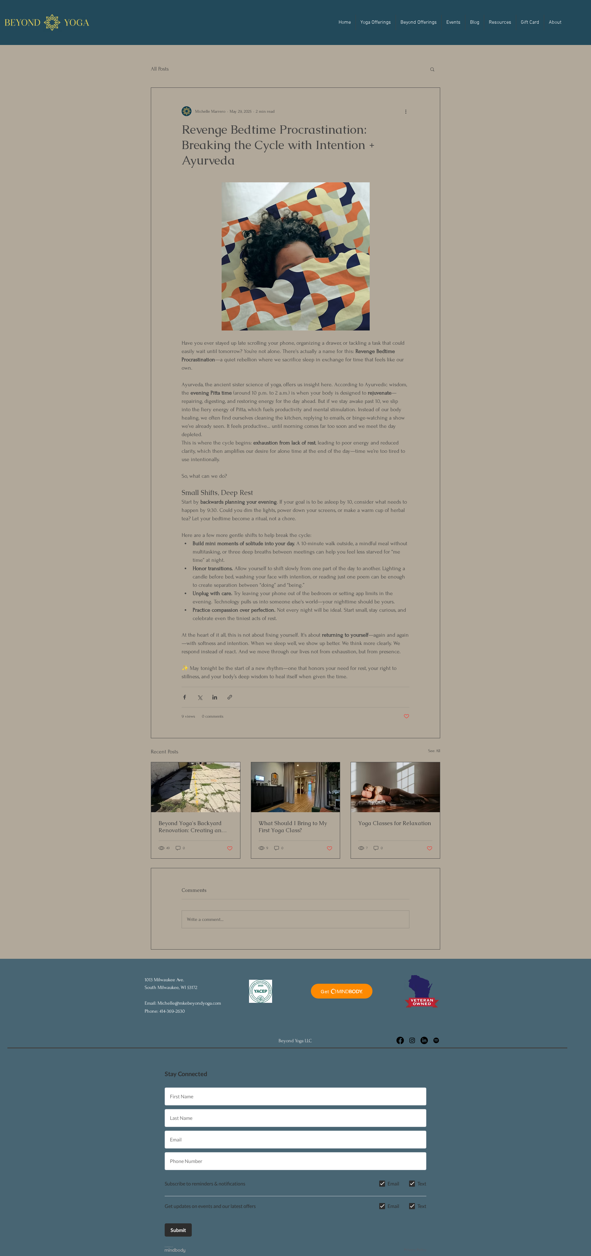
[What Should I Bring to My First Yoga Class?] (295, 787)
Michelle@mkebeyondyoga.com (189, 1003)
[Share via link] (230, 697)
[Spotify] (436, 1040)
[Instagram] (412, 1040)
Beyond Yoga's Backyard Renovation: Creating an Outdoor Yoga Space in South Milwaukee (190, 827)
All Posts (160, 69)
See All (434, 750)
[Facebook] (400, 1040)
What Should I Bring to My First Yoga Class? (293, 827)
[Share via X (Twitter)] (200, 697)
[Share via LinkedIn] (215, 697)
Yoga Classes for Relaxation (394, 823)
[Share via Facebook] (184, 697)
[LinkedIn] (424, 1040)
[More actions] (405, 111)
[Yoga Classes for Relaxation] (395, 787)
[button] (376, 22)
